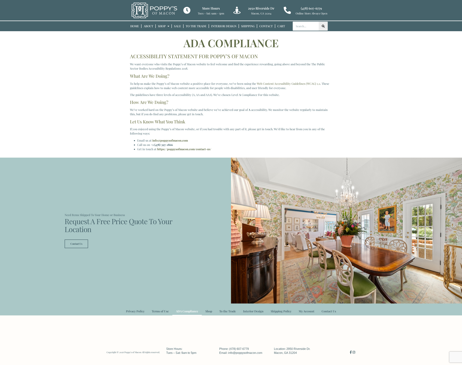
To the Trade (196, 26)
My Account (306, 311)
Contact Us (76, 243)
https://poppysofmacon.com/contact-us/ (184, 149)
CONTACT (266, 26)
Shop (162, 26)
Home (134, 26)
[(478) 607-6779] (287, 10)
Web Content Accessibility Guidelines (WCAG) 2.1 (288, 83)
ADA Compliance (187, 311)
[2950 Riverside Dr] (237, 10)
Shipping (248, 26)
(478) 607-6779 (311, 8)
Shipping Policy (281, 311)
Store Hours (211, 8)
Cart (281, 26)
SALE (177, 26)
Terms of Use (160, 311)
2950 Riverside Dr (261, 8)
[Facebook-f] (350, 352)
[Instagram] (354, 352)
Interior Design (223, 26)
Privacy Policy (135, 311)
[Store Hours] (186, 10)
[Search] (323, 26)
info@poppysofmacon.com (170, 140)
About (148, 26)
